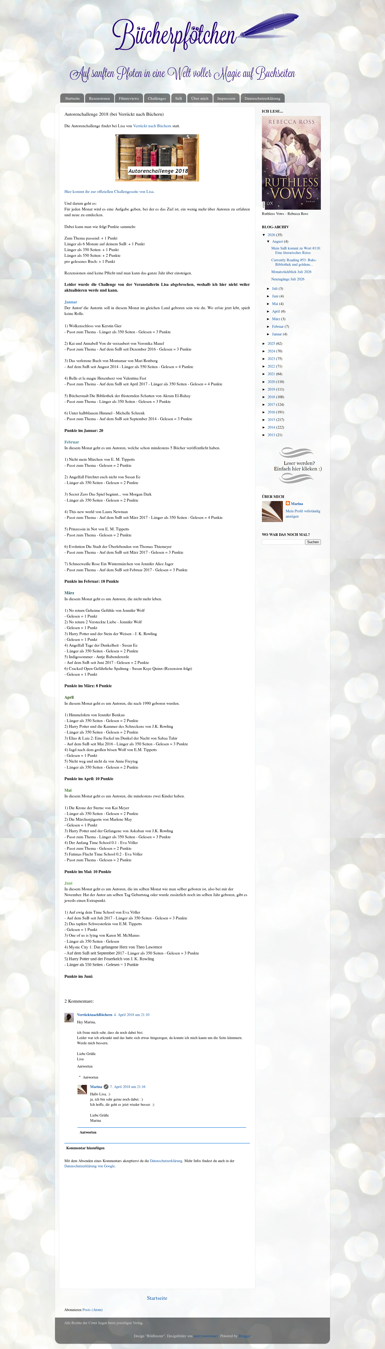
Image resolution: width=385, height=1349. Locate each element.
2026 (272, 234)
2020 (272, 381)
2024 (272, 350)
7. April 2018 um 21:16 (127, 1086)
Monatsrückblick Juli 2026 (291, 271)
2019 (272, 389)
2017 (272, 404)
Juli (275, 288)
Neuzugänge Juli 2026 (287, 278)
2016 (272, 411)
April (276, 311)
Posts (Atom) (92, 1309)
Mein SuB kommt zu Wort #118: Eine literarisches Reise (296, 250)
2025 (272, 343)
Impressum (226, 98)
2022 (272, 366)
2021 (272, 373)
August (278, 241)
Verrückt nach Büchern (152, 125)
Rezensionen (99, 98)
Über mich (199, 98)
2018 (272, 396)
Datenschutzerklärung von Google (89, 1165)
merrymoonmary (206, 1335)
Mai (275, 303)
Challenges (157, 98)
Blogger (244, 1335)
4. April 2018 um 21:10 (131, 1014)
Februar (278, 326)
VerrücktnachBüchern (94, 1014)
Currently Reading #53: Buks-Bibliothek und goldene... (294, 262)
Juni (275, 295)
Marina (96, 1086)
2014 (272, 427)
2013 (272, 434)
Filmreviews (129, 98)
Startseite (72, 98)
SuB (178, 98)
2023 (272, 358)
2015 (272, 419)
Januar (277, 333)
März (276, 318)
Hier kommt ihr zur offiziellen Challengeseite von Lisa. (109, 191)
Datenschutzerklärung (262, 98)
